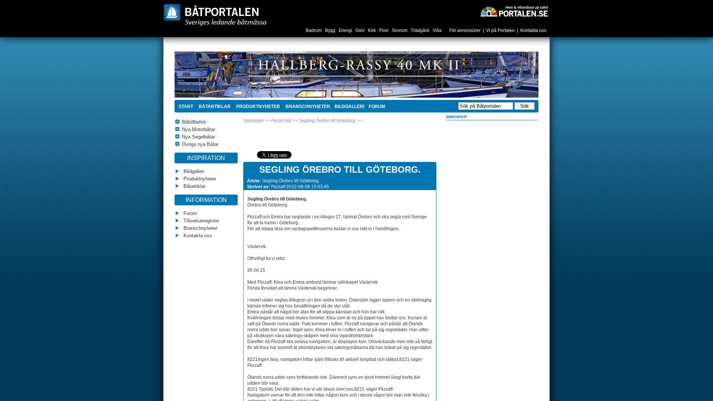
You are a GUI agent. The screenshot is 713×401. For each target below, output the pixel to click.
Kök (372, 30)
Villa (438, 30)
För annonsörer (465, 30)
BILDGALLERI (349, 106)
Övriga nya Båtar (200, 144)
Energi (346, 30)
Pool (384, 30)
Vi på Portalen (500, 30)
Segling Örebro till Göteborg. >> (331, 120)
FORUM (377, 106)
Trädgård (420, 30)
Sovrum (400, 30)
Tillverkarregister (200, 221)
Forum (189, 213)
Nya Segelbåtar (198, 137)
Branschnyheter (307, 106)
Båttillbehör (194, 122)
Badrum (314, 30)
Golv (360, 30)
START (186, 106)
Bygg (330, 30)
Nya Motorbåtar (198, 129)
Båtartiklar (214, 106)
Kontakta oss (533, 30)
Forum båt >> (284, 120)
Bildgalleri (193, 171)
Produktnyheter (257, 106)
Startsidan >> (256, 120)
